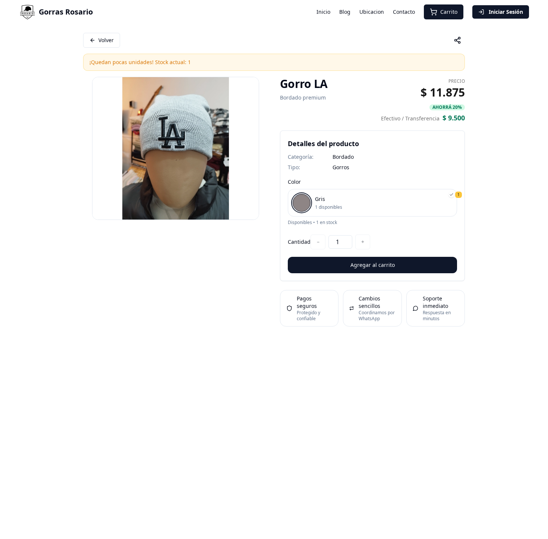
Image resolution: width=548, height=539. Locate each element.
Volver (106, 40)
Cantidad (299, 241)
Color (294, 181)
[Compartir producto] (457, 40)
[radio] (372, 203)
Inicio (323, 11)
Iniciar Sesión (506, 11)
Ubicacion (371, 11)
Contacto (404, 11)
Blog (344, 11)
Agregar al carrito (372, 264)
